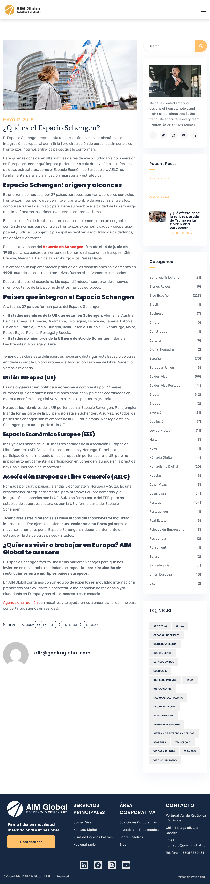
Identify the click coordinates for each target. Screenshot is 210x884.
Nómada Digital (174, 457)
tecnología (182, 742)
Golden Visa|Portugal (174, 385)
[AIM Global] (23, 9)
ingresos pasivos (165, 679)
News (174, 448)
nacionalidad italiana (168, 697)
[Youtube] (126, 865)
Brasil (174, 304)
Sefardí (174, 556)
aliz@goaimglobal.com (62, 653)
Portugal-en (174, 511)
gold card (160, 670)
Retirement (174, 547)
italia (189, 679)
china (180, 626)
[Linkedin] (84, 865)
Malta (174, 439)
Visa (174, 583)
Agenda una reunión (20, 602)
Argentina (160, 626)
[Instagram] (112, 865)
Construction (174, 331)
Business (174, 313)
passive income (163, 715)
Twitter (48, 625)
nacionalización (164, 706)
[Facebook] (98, 865)
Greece (174, 403)
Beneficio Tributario (174, 277)
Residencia (174, 538)
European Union (174, 367)
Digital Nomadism (174, 349)
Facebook (27, 625)
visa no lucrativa (165, 760)
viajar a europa (164, 751)
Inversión (174, 413)
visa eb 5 (190, 751)
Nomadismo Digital (174, 466)
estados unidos (163, 661)
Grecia (174, 394)
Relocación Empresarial (174, 529)
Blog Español (174, 295)
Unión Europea (174, 574)
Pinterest (70, 625)
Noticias (174, 475)
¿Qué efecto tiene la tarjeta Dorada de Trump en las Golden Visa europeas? (185, 220)
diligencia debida (164, 644)
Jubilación (174, 421)
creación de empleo (166, 635)
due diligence (162, 653)
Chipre (174, 322)
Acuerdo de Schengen (63, 246)
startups (159, 742)
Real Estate (174, 520)
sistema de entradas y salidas (173, 733)
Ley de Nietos (174, 430)
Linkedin (92, 625)
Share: (9, 624)
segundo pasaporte (166, 724)
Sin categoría (174, 565)
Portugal (174, 502)
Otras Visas (174, 493)
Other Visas (174, 485)
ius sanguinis (162, 688)
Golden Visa (174, 376)
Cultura (174, 341)
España (174, 358)
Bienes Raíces (174, 286)
